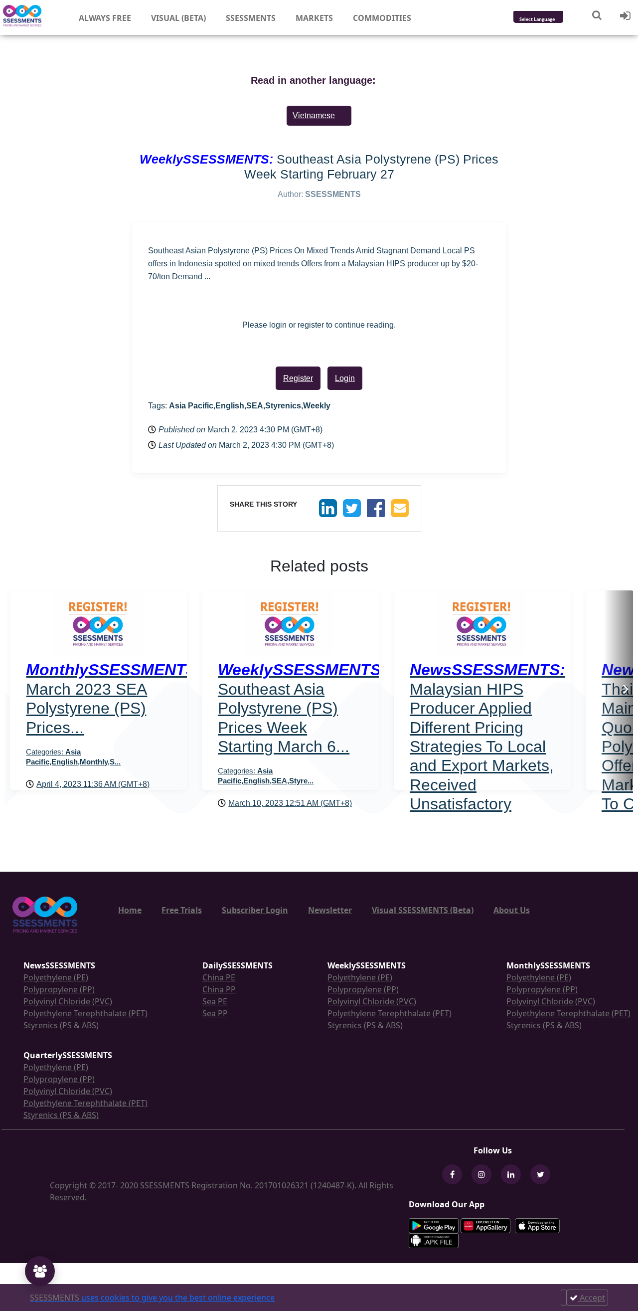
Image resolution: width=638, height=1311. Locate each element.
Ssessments (251, 17)
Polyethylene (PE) (55, 977)
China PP (219, 989)
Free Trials (181, 910)
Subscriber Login (255, 910)
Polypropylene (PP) (59, 989)
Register (298, 378)
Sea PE (214, 1001)
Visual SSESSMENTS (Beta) (423, 910)
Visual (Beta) (178, 17)
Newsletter (330, 910)
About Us (511, 910)
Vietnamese (314, 115)
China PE (218, 977)
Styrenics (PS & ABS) (61, 1025)
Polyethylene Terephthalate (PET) (85, 1013)
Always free (105, 17)
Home (130, 910)
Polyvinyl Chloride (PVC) (67, 1001)
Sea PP (215, 1013)
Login (345, 378)
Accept (591, 1297)
